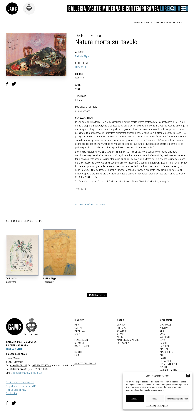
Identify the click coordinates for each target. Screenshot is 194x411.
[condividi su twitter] (15, 84)
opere (142, 22)
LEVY (162, 339)
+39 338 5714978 (41, 365)
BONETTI (164, 333)
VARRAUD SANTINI (168, 370)
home (136, 22)
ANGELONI (164, 327)
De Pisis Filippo (82, 56)
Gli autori (79, 342)
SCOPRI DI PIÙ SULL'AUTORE (90, 204)
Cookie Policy (151, 405)
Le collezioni (81, 339)
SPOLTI (163, 367)
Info (76, 324)
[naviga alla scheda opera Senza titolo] (22, 255)
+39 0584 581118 (18, 365)
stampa (121, 333)
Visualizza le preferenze (177, 398)
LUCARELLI (80, 67)
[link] (14, 8)
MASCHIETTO (166, 352)
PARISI (163, 358)
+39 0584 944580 (18, 369)
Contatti (79, 327)
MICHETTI (164, 355)
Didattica (79, 330)
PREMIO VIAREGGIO (169, 364)
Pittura (121, 327)
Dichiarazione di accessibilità (20, 382)
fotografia (123, 342)
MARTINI (164, 349)
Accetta (135, 398)
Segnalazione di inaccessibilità (21, 386)
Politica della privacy (16, 389)
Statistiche (11, 393)
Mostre (78, 352)
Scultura (122, 330)
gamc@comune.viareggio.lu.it (27, 372)
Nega (154, 398)
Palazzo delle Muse (85, 363)
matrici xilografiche (128, 339)
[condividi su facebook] (9, 84)
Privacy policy (162, 405)
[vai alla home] (14, 326)
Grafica (121, 324)
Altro (120, 336)
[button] (187, 375)
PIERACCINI (165, 361)
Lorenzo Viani (81, 345)
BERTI (162, 330)
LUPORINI (164, 345)
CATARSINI (165, 336)
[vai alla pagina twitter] (15, 403)
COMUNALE (165, 324)
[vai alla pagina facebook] (9, 403)
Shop (77, 333)
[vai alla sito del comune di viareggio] (31, 326)
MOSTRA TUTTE (97, 294)
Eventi (77, 355)
